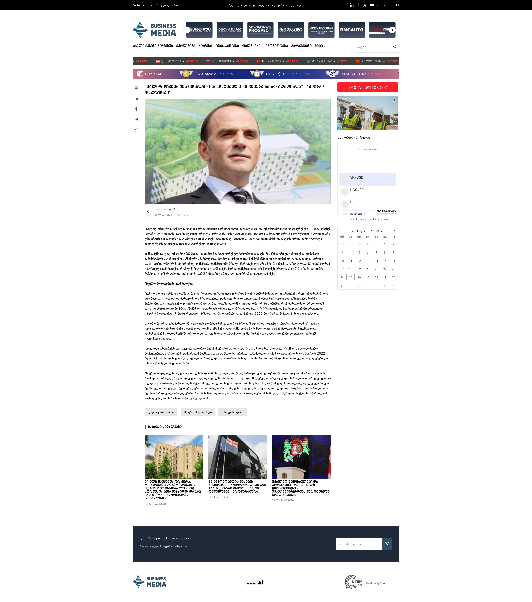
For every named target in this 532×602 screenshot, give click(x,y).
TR (397, 5)
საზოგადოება (276, 46)
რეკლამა (277, 5)
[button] (187, 30)
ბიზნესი (205, 46)
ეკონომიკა (185, 46)
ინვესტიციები (227, 46)
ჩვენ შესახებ (237, 5)
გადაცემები (301, 46)
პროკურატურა (232, 412)
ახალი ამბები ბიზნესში (153, 46)
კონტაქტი (259, 5)
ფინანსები (251, 46)
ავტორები (297, 5)
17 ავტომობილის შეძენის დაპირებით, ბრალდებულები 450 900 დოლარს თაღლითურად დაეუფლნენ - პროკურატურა (237, 487)
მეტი (319, 46)
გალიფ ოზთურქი (161, 412)
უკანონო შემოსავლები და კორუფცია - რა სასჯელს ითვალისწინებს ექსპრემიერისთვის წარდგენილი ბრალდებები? (301, 488)
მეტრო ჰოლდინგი (198, 412)
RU (390, 5)
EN (383, 5)
